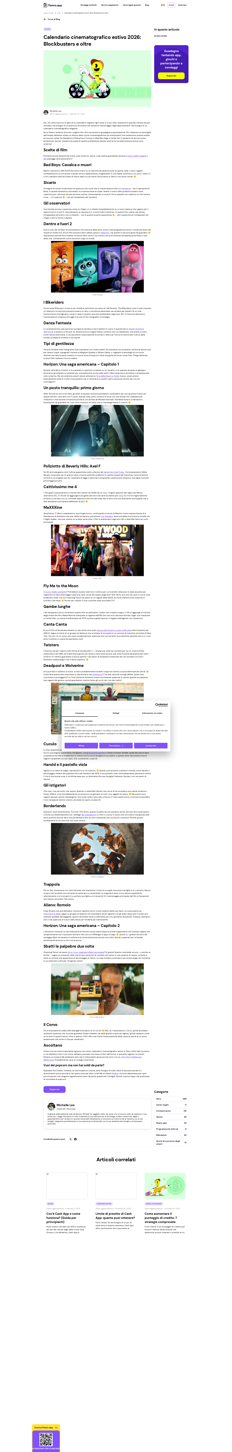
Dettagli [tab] (116, 713)
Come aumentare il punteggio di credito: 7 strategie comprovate (161, 1218)
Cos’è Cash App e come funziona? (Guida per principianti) (63, 1218)
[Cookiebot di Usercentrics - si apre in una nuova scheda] (157, 705)
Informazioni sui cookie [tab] (152, 713)
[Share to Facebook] (75, 1139)
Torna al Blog (54, 19)
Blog (59, 13)
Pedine (115, 1073)
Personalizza (114, 746)
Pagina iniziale (49, 13)
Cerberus (126, 188)
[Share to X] (70, 1139)
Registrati (54, 1089)
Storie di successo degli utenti (168, 1142)
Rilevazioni (161, 1135)
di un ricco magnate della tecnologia (86, 952)
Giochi (159, 1117)
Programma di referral (167, 1129)
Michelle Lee (55, 111)
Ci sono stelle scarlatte (55, 592)
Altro (47, 29)
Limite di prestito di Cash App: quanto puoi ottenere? (115, 1216)
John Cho (125, 1057)
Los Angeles (107, 516)
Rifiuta (81, 746)
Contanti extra (163, 1111)
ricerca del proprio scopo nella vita (113, 630)
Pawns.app (161, 1123)
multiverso (97, 674)
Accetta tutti (151, 746)
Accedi (171, 5)
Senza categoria (154, 1204)
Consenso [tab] (79, 713)
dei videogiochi (88, 814)
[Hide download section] (56, 1427)
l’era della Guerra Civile (107, 376)
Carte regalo (162, 1105)
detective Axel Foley (114, 472)
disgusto (105, 232)
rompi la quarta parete (94, 753)
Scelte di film (160, 36)
